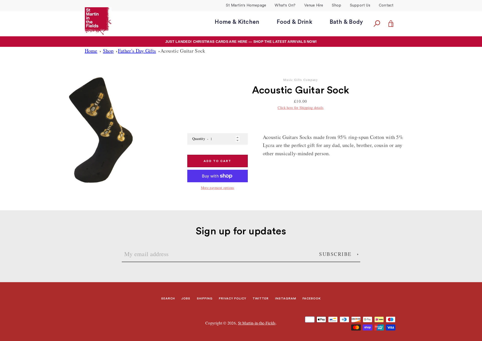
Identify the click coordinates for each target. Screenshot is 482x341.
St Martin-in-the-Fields (257, 322)
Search (168, 298)
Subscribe (336, 254)
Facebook (312, 298)
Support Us (360, 5)
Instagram (285, 298)
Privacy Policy (232, 298)
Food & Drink (294, 22)
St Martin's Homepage (246, 5)
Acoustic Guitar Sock (182, 50)
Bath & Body (346, 22)
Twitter (261, 298)
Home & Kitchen (237, 22)
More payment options (217, 187)
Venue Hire (313, 5)
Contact (386, 5)
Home (91, 50)
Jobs (185, 298)
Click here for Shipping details (300, 107)
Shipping (205, 298)
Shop (336, 5)
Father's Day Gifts (137, 50)
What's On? (285, 5)
